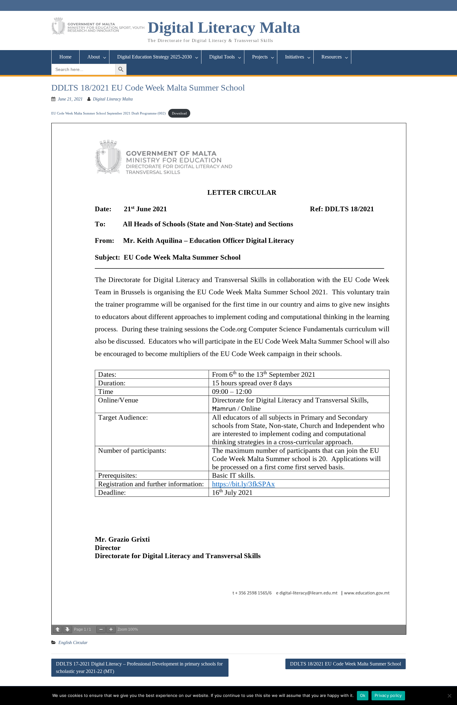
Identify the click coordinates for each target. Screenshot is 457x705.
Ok (363, 695)
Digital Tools (222, 56)
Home (65, 56)
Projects (260, 56)
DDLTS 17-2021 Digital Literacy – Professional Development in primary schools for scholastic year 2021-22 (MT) (139, 667)
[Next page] (67, 629)
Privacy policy (388, 695)
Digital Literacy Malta (224, 27)
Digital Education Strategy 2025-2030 (154, 56)
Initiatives (294, 56)
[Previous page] (57, 629)
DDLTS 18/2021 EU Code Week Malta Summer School (345, 663)
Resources (331, 56)
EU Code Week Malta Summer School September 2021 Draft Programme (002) (108, 113)
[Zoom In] (111, 629)
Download (179, 113)
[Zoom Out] (101, 629)
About (93, 56)
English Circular (72, 642)
